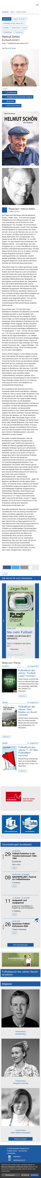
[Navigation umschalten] (37, 5)
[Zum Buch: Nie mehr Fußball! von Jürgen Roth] (20, 606)
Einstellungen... (11, 1175)
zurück (5, 574)
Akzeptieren (34, 1175)
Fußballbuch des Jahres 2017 (13, 23)
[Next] (37, 620)
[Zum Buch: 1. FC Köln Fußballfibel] (9, 758)
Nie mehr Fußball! (19, 632)
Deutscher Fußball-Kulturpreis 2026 (21, 924)
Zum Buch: (16, 654)
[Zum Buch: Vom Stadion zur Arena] (9, 715)
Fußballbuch (7, 32)
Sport (25, 27)
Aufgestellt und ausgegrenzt (19, 901)
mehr (14, 868)
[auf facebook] (9, 1156)
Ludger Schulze (14, 211)
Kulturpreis (19, 32)
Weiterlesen (22, 696)
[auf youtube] (9, 1159)
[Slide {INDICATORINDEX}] (13, 657)
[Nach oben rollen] (37, 1174)
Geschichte (16, 27)
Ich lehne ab (25, 1175)
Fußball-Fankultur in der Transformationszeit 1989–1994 (24, 856)
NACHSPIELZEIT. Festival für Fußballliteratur (24, 878)
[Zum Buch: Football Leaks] (9, 680)
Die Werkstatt (11, 92)
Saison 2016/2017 (19, 19)
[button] (7, 567)
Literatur (6, 27)
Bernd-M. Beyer (10, 48)
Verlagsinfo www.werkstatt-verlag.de (19, 97)
